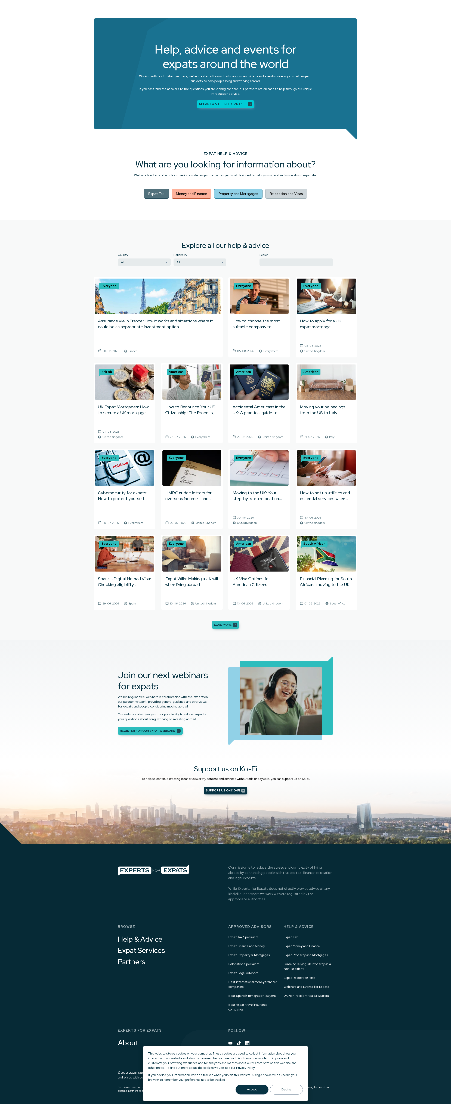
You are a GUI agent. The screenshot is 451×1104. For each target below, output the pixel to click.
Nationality (180, 255)
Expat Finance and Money (246, 946)
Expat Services (141, 950)
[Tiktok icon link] (239, 1043)
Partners (131, 961)
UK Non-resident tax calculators (306, 996)
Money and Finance (191, 193)
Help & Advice (140, 939)
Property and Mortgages (238, 193)
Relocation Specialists (244, 964)
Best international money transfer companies (252, 984)
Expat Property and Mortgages (306, 955)
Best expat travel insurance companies (247, 1007)
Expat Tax (156, 193)
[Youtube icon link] (230, 1043)
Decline (286, 1089)
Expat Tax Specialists (243, 937)
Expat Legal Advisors (243, 973)
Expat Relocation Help (299, 978)
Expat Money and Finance (302, 946)
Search (264, 255)
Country (123, 255)
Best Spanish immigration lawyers (252, 996)
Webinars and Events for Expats (306, 987)
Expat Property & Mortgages (249, 955)
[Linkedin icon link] (247, 1043)
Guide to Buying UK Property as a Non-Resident (307, 966)
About (128, 1042)
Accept (252, 1089)
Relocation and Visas (286, 193)
